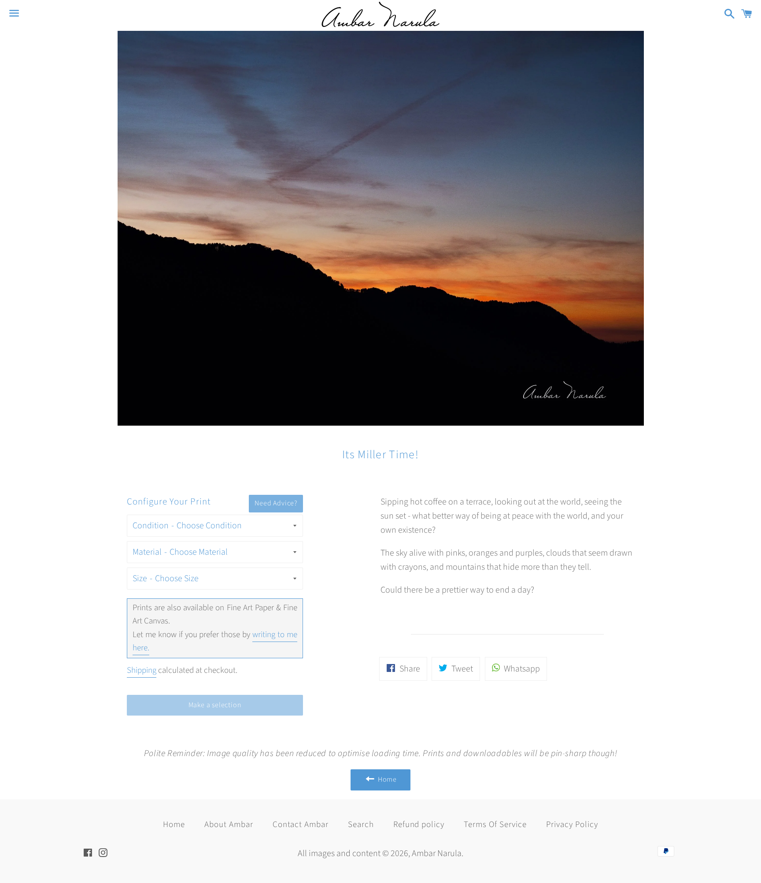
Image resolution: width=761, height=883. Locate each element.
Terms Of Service (495, 825)
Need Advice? (276, 503)
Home (174, 825)
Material (147, 552)
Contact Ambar (301, 825)
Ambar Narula (437, 853)
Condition (151, 525)
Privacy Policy (572, 825)
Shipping (141, 670)
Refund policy (418, 825)
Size (140, 578)
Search (361, 825)
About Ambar (228, 825)
